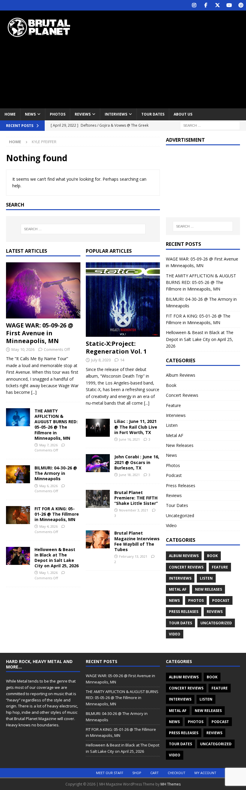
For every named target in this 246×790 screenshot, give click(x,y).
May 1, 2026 (48, 572)
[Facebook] (205, 5)
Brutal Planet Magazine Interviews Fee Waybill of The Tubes (137, 541)
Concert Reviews (182, 395)
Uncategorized (180, 515)
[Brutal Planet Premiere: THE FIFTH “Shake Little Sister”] (98, 499)
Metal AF (174, 435)
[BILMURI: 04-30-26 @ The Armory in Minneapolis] (18, 474)
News (30, 114)
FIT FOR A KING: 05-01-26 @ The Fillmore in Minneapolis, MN (56, 514)
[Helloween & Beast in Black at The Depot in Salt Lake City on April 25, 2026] (18, 556)
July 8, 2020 (101, 360)
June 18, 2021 (129, 474)
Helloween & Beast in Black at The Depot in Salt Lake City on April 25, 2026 (56, 558)
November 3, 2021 (133, 510)
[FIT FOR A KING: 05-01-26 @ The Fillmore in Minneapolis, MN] (18, 515)
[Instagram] (194, 5)
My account (205, 772)
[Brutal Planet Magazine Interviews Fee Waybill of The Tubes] (98, 539)
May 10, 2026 (22, 349)
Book (171, 385)
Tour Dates (152, 114)
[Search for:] (210, 125)
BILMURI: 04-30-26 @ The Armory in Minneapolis (55, 473)
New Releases (180, 445)
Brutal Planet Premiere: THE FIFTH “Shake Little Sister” (136, 498)
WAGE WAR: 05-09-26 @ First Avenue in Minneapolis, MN (39, 333)
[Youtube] (229, 5)
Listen (172, 425)
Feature (173, 405)
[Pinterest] (241, 5)
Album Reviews (180, 375)
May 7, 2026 (48, 445)
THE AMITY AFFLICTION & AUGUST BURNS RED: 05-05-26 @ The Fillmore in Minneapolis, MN (56, 424)
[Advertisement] (168, 59)
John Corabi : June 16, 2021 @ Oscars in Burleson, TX (136, 462)
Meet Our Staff (109, 772)
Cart (154, 772)
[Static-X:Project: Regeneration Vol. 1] (123, 299)
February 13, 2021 (133, 556)
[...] (34, 392)
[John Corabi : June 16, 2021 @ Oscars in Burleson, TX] (98, 463)
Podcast (174, 475)
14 (122, 360)
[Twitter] (217, 5)
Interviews (116, 114)
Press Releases (180, 485)
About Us (183, 114)
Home (10, 114)
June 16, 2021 (129, 439)
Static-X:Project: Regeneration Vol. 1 (116, 347)
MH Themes (170, 784)
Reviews (83, 114)
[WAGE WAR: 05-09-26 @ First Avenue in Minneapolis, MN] (43, 290)
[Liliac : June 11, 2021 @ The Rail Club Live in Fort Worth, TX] (98, 428)
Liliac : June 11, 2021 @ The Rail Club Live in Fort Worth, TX (135, 426)
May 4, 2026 (48, 526)
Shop (136, 772)
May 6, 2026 (48, 486)
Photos (57, 114)
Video (171, 525)
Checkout (176, 772)
